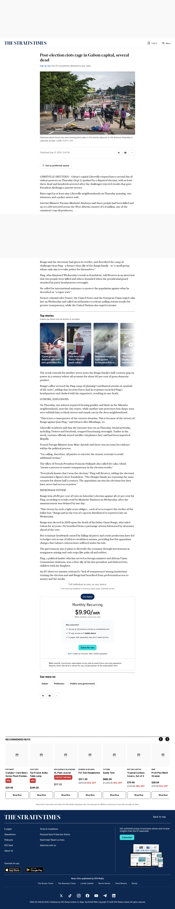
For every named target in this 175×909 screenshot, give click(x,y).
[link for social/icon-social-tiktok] (70, 895)
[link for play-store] (34, 870)
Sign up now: (45, 65)
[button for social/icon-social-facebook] (125, 152)
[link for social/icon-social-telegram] (105, 895)
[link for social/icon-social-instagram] (79, 895)
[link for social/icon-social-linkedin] (114, 895)
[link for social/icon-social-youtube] (96, 895)
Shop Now (17, 795)
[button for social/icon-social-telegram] (118, 152)
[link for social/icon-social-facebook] (87, 895)
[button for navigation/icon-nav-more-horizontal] (132, 152)
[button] (152, 43)
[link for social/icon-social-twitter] (61, 895)
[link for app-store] (13, 870)
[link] (25, 43)
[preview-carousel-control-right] (131, 344)
